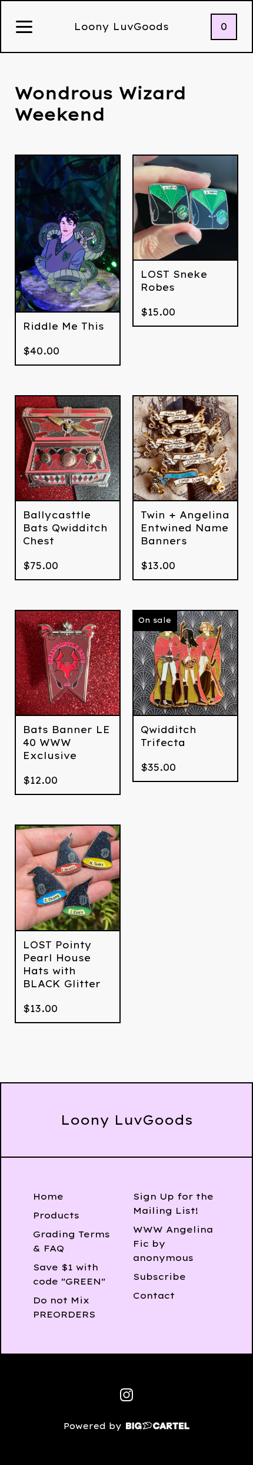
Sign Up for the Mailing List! (173, 1203)
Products (56, 1215)
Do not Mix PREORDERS (64, 1307)
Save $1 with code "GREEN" (69, 1274)
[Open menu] (24, 28)
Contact (154, 1295)
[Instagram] (126, 1394)
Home (48, 1196)
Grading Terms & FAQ (71, 1241)
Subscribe (159, 1276)
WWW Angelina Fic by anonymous (173, 1243)
